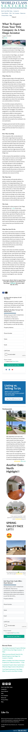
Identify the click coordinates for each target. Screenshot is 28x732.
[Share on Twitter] (6, 293)
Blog (11, 15)
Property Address (8, 327)
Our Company (16, 13)
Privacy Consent (8, 359)
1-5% (13, 208)
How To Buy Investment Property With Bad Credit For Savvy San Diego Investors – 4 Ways (13, 649)
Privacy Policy (5, 15)
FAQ (10, 13)
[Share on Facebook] (3, 293)
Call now (13, 283)
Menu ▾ (14, 17)
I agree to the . (12, 361)
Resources (22, 13)
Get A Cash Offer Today (6, 11)
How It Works (5, 13)
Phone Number (8, 333)
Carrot (2, 726)
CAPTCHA (7, 350)
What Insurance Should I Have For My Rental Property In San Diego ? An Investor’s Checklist (12, 656)
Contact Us (16, 11)
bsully (5, 37)
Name (5, 339)
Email (5, 344)
